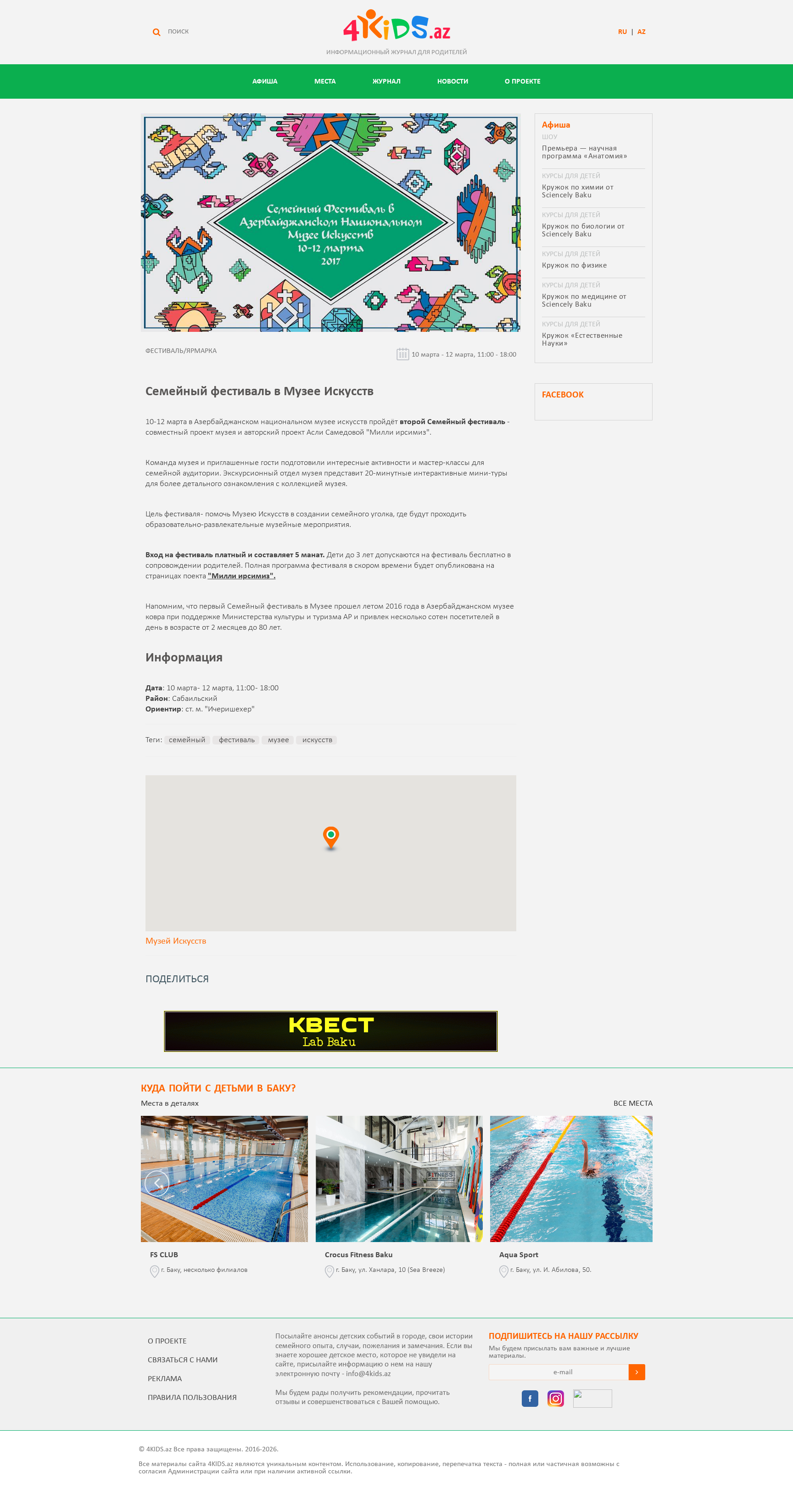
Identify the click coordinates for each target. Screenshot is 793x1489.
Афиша (265, 81)
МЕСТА (325, 81)
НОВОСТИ (452, 81)
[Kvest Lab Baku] (331, 1050)
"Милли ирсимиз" (241, 576)
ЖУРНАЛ (387, 81)
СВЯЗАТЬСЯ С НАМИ (183, 1360)
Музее (277, 740)
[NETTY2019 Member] (592, 1399)
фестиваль (236, 740)
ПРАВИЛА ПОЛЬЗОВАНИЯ (192, 1398)
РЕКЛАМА (165, 1379)
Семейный (187, 740)
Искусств (316, 740)
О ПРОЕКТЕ (523, 81)
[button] (331, 839)
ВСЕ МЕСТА (633, 1103)
